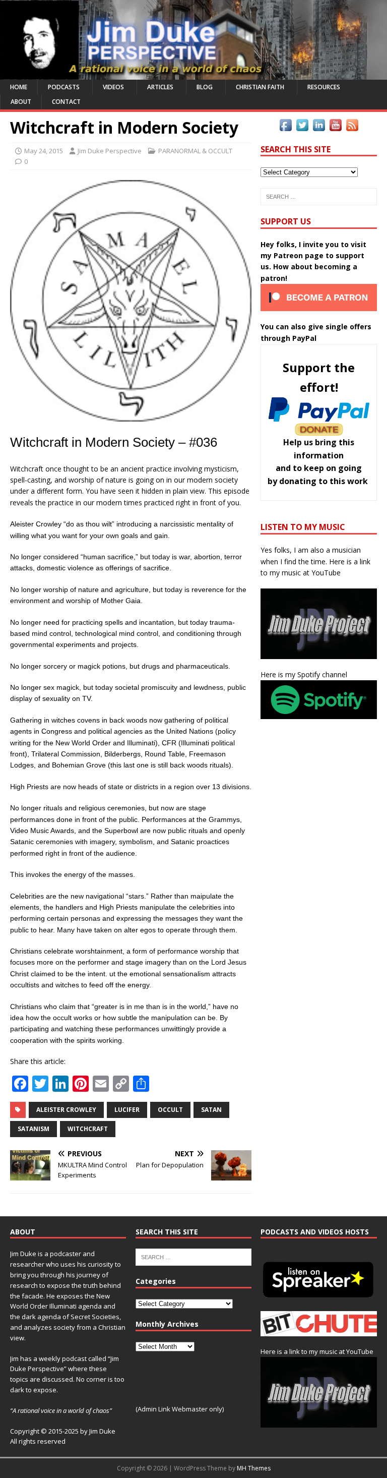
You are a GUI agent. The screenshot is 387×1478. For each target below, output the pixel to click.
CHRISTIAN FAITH (260, 87)
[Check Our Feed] (352, 127)
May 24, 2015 (43, 150)
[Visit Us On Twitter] (302, 127)
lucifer (127, 1109)
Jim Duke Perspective (110, 150)
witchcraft (88, 1129)
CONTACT (66, 101)
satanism (33, 1129)
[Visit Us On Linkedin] (318, 127)
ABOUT (21, 101)
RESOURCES (323, 87)
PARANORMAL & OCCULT (195, 150)
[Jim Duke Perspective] (193, 74)
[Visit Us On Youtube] (335, 127)
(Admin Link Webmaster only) (180, 1408)
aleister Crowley (66, 1109)
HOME (18, 87)
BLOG (205, 87)
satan (211, 1109)
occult (170, 1109)
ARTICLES (160, 87)
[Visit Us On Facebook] (285, 127)
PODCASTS (64, 87)
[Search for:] (318, 196)
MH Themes (254, 1468)
